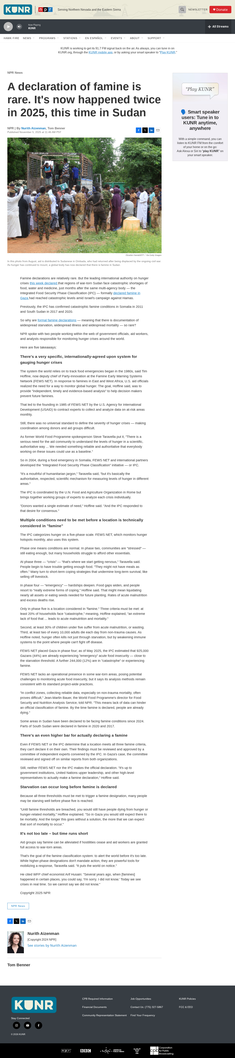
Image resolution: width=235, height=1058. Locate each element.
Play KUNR (167, 52)
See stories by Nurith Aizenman (52, 945)
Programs (47, 38)
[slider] (25, 26)
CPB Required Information (97, 998)
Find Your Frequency (143, 1015)
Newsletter (198, 9)
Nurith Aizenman (33, 128)
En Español (94, 38)
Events (116, 38)
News (27, 38)
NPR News (15, 72)
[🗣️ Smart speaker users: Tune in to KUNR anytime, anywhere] (200, 88)
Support (154, 38)
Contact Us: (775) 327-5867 (147, 1007)
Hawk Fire (11, 38)
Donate (222, 10)
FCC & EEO (186, 1007)
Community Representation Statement (104, 1015)
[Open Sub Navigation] (33, 38)
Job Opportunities (141, 998)
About (135, 38)
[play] (8, 27)
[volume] (19, 27)
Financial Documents (94, 1007)
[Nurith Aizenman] (15, 942)
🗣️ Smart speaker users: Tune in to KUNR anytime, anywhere (200, 120)
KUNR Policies (187, 998)
